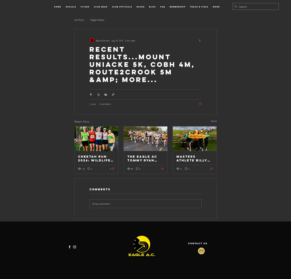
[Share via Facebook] (90, 94)
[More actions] (200, 40)
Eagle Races (97, 19)
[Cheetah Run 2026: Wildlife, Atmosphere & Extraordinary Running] (96, 138)
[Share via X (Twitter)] (98, 94)
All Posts (79, 19)
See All (214, 121)
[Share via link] (113, 94)
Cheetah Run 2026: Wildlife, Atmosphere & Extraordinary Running (95, 158)
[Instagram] (75, 247)
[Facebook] (70, 247)
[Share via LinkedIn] (105, 94)
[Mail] (201, 251)
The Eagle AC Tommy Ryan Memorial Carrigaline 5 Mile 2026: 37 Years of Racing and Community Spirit (143, 158)
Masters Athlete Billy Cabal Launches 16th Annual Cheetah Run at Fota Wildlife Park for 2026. (194, 158)
